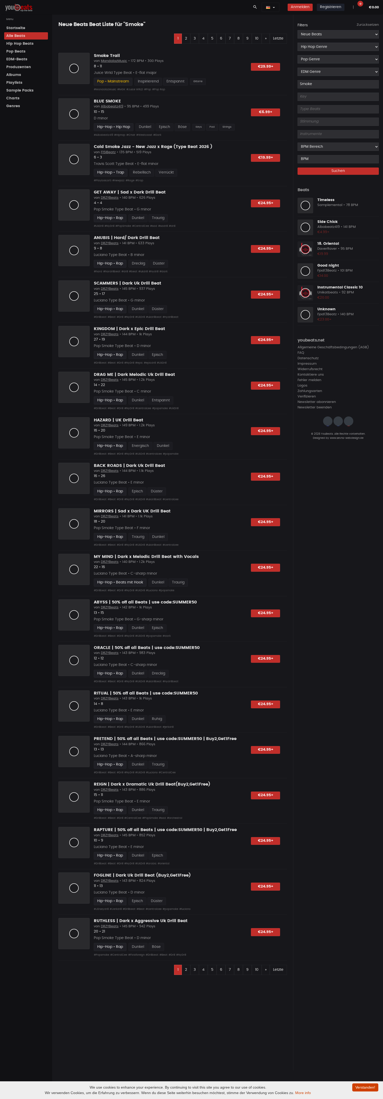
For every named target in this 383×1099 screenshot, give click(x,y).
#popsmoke (160, 408)
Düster (159, 263)
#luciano (184, 909)
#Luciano (152, 590)
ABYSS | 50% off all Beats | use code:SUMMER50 (145, 602)
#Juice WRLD (134, 89)
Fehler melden (309, 380)
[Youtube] (348, 421)
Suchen (338, 171)
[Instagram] (327, 421)
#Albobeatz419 (103, 135)
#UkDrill (98, 226)
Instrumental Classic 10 (340, 287)
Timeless (326, 200)
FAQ (301, 353)
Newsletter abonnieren (317, 402)
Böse (182, 127)
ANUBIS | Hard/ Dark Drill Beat (127, 238)
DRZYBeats (110, 198)
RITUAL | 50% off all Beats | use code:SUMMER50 (146, 693)
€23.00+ (324, 319)
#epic (139, 363)
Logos (302, 386)
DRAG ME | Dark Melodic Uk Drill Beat (134, 374)
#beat (133, 271)
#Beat (112, 317)
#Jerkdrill (116, 909)
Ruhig (157, 719)
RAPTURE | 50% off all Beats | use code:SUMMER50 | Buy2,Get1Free (165, 830)
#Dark (157, 135)
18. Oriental (328, 244)
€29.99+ (265, 66)
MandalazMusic (114, 61)
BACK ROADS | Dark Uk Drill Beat (129, 466)
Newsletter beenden (315, 407)
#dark (163, 271)
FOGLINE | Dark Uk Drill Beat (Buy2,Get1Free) (142, 875)
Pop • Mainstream (113, 81)
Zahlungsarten (310, 391)
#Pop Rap (158, 89)
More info (303, 1093)
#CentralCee (140, 226)
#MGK (121, 89)
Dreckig (138, 263)
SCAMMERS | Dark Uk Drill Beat (127, 283)
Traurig (158, 218)
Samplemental (329, 205)
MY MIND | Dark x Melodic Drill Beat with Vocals (146, 557)
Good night (328, 265)
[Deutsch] (268, 7)
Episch (164, 127)
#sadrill (163, 226)
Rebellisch (142, 172)
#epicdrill (150, 363)
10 (256, 38)
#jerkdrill (168, 727)
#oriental (163, 863)
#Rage (130, 180)
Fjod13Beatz (327, 271)
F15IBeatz (108, 152)
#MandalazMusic (105, 89)
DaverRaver (327, 249)
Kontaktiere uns (311, 375)
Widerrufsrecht (310, 369)
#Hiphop (119, 135)
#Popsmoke (101, 955)
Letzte (278, 38)
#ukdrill (143, 271)
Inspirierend (148, 81)
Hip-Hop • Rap (110, 218)
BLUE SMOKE (107, 101)
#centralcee (143, 408)
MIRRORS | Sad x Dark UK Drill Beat (132, 511)
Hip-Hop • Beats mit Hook (120, 582)
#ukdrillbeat (154, 317)
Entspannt (175, 81)
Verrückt (166, 172)
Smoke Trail (107, 56)
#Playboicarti (102, 180)
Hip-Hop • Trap (110, 172)
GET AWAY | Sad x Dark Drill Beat (130, 192)
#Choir (130, 135)
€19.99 (322, 254)
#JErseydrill (101, 909)
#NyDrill (109, 226)
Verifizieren (307, 397)
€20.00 (323, 297)
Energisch (140, 446)
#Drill (120, 317)
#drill (172, 226)
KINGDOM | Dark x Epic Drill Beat (129, 329)
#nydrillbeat (170, 317)
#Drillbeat (100, 317)
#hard (98, 271)
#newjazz (118, 180)
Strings (227, 127)
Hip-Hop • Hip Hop (113, 127)
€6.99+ (265, 112)
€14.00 (322, 276)
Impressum (307, 364)
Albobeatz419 (112, 106)
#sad (153, 226)
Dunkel (145, 127)
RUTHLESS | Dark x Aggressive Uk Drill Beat (141, 921)
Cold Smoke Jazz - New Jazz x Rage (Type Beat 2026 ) (153, 147)
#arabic (151, 863)
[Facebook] (338, 421)
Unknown (326, 309)
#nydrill (153, 271)
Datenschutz (308, 358)
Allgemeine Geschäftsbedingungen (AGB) (333, 347)
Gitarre (197, 81)
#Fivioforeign (136, 955)
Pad (212, 127)
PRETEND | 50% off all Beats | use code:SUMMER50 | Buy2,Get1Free (165, 739)
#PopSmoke (123, 226)
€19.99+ (265, 157)
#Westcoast (144, 135)
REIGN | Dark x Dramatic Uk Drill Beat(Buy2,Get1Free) (152, 784)
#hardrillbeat (111, 271)
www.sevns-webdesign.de (346, 438)
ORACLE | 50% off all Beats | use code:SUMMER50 (147, 648)
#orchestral (174, 818)
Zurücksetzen (368, 25)
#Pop (147, 89)
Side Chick (327, 222)
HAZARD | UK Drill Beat (118, 420)
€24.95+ (265, 203)
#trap (139, 180)
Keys (199, 127)
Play (74, 68)
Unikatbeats (327, 292)
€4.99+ (323, 232)
